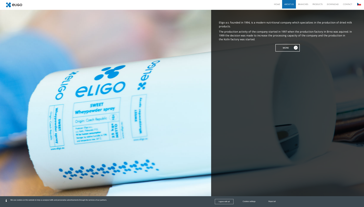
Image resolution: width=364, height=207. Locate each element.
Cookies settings (249, 201)
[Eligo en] (14, 5)
